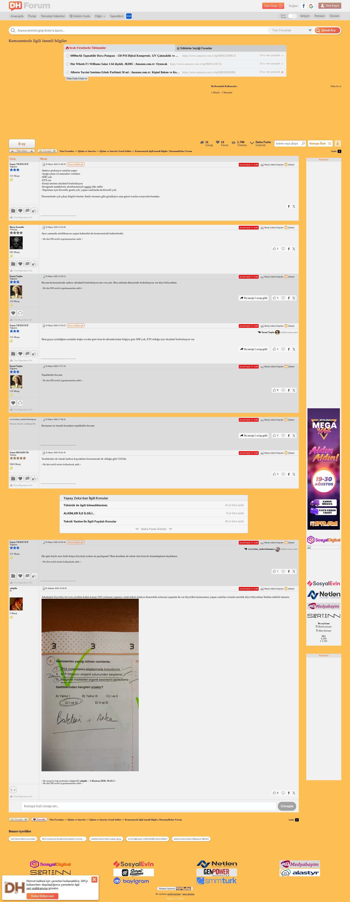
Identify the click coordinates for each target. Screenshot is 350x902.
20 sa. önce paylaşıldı (270, 63)
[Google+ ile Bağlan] (311, 6)
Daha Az (335, 86)
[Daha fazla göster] (77, 78)
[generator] (216, 875)
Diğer (98, 16)
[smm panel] (324, 608)
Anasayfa (17, 16)
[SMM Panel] (216, 883)
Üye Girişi (270, 5)
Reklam (320, 16)
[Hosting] (324, 598)
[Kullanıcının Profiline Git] (16, 243)
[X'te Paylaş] (294, 206)
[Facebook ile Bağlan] (303, 6)
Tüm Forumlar (67, 151)
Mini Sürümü (325, 630)
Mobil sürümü (325, 626)
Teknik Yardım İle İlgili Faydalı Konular (90, 521)
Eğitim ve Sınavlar (87, 151)
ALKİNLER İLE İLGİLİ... (79, 513)
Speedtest (116, 16)
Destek (334, 16)
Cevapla (47, 151)
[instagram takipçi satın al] (324, 543)
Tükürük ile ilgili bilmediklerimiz (85, 505)
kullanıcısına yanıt (280, 332)
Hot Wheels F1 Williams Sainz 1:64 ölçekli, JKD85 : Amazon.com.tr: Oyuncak (118, 64)
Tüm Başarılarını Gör (23, 217)
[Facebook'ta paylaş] (289, 206)
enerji (88, 186)
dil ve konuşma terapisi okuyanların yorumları (63, 839)
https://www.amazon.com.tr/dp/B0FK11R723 (196, 64)
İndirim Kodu (81, 16)
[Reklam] (129, 16)
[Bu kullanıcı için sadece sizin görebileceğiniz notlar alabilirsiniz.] (11, 180)
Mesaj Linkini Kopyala (273, 164)
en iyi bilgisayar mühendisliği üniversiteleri (147, 839)
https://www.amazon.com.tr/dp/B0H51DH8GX (209, 55)
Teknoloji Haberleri (53, 16)
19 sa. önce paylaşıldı (270, 55)
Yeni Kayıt (332, 5)
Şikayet (291, 164)
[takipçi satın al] (324, 586)
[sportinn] (324, 618)
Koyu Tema (283, 16)
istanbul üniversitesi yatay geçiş (106, 839)
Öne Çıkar (22, 150)
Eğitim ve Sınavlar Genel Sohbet (115, 151)
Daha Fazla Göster (153, 529)
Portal (32, 16)
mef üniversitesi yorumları (23, 839)
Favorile (41, 819)
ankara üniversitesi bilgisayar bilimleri (191, 839)
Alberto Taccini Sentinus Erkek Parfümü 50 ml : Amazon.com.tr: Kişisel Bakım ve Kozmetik (125, 72)
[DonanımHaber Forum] (30, 6)
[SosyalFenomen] (133, 875)
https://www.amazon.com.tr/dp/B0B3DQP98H (208, 72)
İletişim (305, 16)
